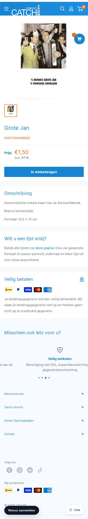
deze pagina (44, 248)
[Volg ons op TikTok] (41, 470)
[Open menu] (6, 8)
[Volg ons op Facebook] (10, 470)
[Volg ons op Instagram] (21, 470)
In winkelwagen (44, 172)
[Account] (71, 8)
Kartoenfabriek (17, 138)
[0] (80, 8)
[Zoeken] (62, 8)
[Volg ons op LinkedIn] (31, 470)
